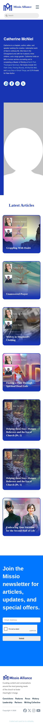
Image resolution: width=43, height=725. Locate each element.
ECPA (32, 70)
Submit (21, 638)
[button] (37, 7)
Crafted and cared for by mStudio (21, 721)
